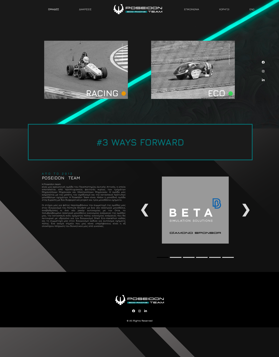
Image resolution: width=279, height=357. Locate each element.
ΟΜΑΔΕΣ (53, 9)
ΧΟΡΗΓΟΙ (224, 9)
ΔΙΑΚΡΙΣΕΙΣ (85, 9)
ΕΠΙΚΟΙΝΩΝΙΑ (191, 9)
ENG (252, 9)
